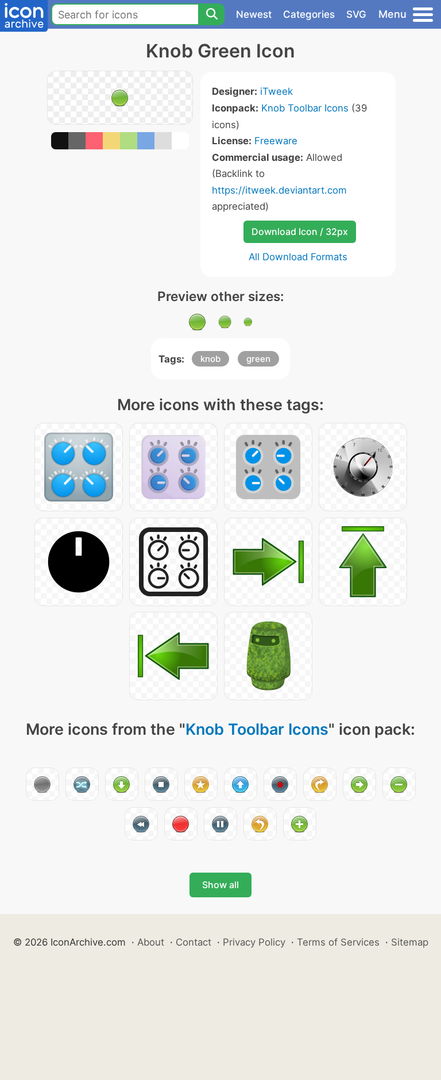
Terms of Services (338, 942)
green (258, 358)
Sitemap (409, 942)
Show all (220, 884)
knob (210, 358)
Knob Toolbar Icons (305, 108)
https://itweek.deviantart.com (279, 190)
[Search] (211, 14)
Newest (254, 14)
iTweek (276, 91)
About (150, 942)
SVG (356, 14)
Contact (193, 942)
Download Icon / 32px (300, 231)
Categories (309, 14)
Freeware (275, 140)
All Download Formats (298, 257)
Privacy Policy (254, 942)
